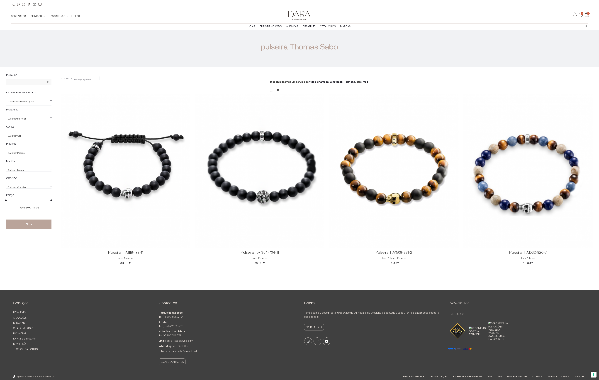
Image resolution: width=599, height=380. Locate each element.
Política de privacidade (413, 376)
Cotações (579, 376)
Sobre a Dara (314, 327)
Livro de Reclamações (517, 376)
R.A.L (490, 376)
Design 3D (309, 26)
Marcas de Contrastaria (559, 376)
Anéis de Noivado (271, 26)
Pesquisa (48, 82)
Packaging (19, 333)
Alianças (292, 26)
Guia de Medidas (23, 328)
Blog (77, 16)
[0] (586, 16)
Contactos (18, 16)
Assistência (58, 16)
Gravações (20, 317)
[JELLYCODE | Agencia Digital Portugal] (13, 376)
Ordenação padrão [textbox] (82, 79)
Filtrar (29, 224)
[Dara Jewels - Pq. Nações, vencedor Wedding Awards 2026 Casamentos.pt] (499, 331)
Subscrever (458, 314)
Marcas (345, 26)
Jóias (251, 26)
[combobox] (84, 78)
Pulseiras (128, 258)
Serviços (36, 16)
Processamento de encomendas (467, 376)
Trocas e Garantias (25, 349)
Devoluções (20, 343)
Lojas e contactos (172, 361)
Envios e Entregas (24, 338)
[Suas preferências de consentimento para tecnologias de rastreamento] (594, 375)
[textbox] (28, 101)
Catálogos (328, 26)
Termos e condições (438, 376)
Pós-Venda (20, 312)
